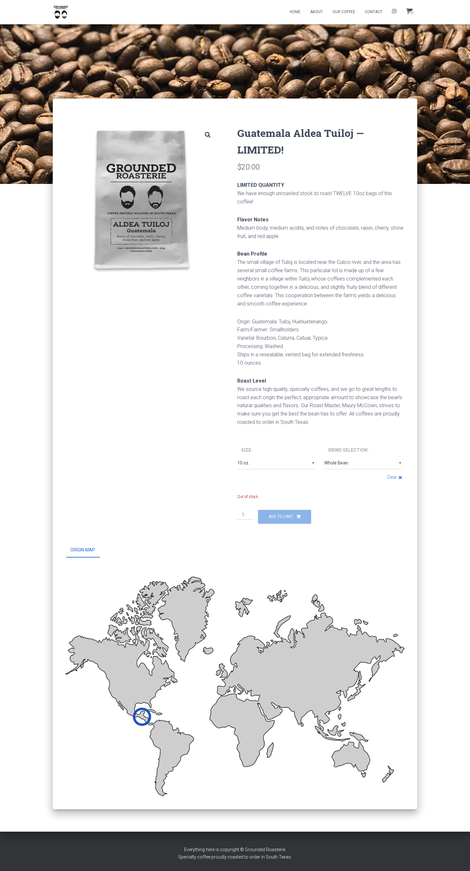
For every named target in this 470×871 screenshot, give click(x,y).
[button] (208, 135)
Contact (373, 12)
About (316, 12)
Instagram (394, 12)
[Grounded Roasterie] (61, 12)
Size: (246, 450)
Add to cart (281, 516)
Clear (392, 477)
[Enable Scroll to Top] (457, 858)
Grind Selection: (348, 450)
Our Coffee (344, 12)
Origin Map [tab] (82, 549)
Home (295, 12)
